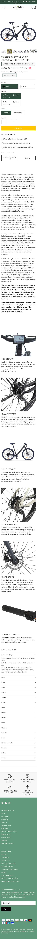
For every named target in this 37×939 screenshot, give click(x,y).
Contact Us (4, 820)
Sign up (6, 909)
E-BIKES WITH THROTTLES (10, 881)
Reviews (3, 814)
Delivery (3, 753)
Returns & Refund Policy (8, 831)
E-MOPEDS (5, 858)
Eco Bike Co (9, 929)
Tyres (3, 688)
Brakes (3, 718)
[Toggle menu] (2, 8)
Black (7, 86)
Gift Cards (4, 829)
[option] (18, 29)
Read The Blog (6, 826)
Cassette (4, 733)
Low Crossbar (18, 113)
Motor (3, 677)
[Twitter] (2, 803)
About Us (4, 823)
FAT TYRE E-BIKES (7, 866)
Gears (3, 703)
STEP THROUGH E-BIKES (9, 869)
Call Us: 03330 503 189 (10, 158)
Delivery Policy (5, 835)
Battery (3, 91)
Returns (3, 758)
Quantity (3, 118)
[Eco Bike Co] (18, 7)
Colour (3, 83)
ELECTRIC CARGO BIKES (9, 878)
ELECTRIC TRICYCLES (8, 863)
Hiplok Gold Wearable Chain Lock (17, 143)
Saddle (3, 713)
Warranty (4, 748)
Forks (3, 708)
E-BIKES (3, 855)
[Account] (31, 8)
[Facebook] (6, 803)
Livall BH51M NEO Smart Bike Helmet (18, 147)
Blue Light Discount (7, 843)
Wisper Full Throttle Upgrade (15, 139)
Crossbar (6, 113)
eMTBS (3, 872)
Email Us (27, 158)
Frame (3, 109)
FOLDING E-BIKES (7, 875)
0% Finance (5, 817)
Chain (3, 723)
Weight (3, 698)
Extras (3, 738)
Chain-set (4, 728)
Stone (24, 86)
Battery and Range (7, 655)
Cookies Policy (5, 838)
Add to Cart (18, 128)
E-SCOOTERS (5, 861)
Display (3, 693)
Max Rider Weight (6, 743)
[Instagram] (9, 803)
